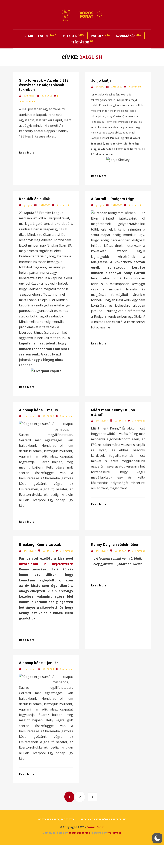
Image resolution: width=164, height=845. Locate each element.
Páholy (100, 35)
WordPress (114, 832)
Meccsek (73, 35)
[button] (157, 838)
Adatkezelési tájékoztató (56, 819)
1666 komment (27, 101)
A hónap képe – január (38, 662)
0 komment (135, 86)
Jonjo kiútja (101, 80)
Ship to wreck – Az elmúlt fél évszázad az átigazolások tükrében (44, 85)
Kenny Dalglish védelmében (115, 544)
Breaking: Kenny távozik (40, 544)
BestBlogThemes (79, 832)
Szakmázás (128, 35)
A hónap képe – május (38, 410)
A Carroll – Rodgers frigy (112, 199)
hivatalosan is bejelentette (46, 564)
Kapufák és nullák (34, 199)
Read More (26, 152)
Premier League (39, 35)
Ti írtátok (82, 41)
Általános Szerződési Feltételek (103, 819)
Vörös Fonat (96, 827)
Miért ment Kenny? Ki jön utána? (113, 412)
